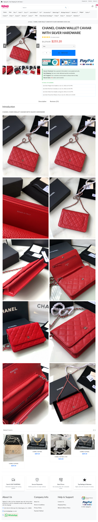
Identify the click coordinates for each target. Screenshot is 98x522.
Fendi (20, 12)
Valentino (76, 15)
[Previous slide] (93, 430)
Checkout (90, 1)
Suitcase (68, 15)
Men (36, 15)
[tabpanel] (13, 452)
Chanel (5, 15)
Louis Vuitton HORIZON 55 (15, 516)
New (10, 12)
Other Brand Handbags (46, 15)
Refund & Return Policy (64, 507)
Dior (14, 12)
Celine (87, 12)
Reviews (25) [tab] (54, 101)
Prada (56, 15)
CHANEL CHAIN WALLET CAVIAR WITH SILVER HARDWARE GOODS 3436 (51, 21)
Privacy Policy (38, 507)
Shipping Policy (62, 504)
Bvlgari (81, 12)
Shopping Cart (84, 1)
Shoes (62, 15)
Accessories (47, 12)
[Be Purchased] (5, 516)
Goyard (17, 15)
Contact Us (95, 1)
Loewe (30, 15)
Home (5, 12)
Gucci (25, 12)
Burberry (74, 12)
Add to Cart (64, 52)
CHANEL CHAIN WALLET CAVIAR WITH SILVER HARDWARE (23, 112)
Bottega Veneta (65, 12)
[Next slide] (95, 430)
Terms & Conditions (39, 504)
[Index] (92, 6)
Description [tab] (42, 101)
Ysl (40, 12)
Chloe (10, 15)
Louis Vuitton (33, 12)
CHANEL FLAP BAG (13, 463)
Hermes (24, 15)
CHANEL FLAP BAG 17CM (61, 456)
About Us (36, 501)
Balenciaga (55, 12)
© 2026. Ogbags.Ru (86, 506)
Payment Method (38, 511)
